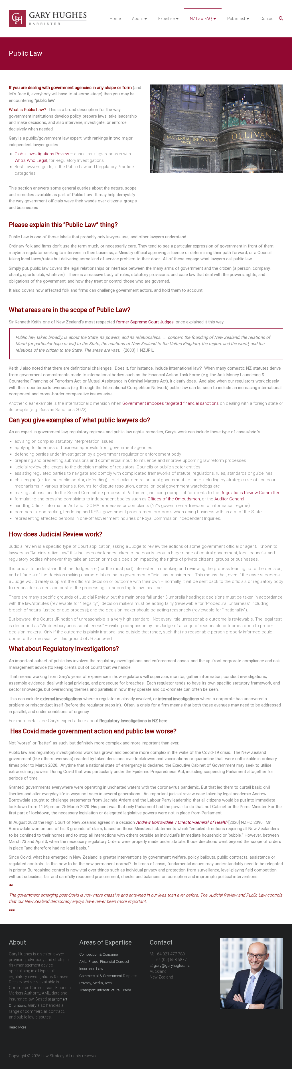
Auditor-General (229, 499)
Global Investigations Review (42, 153)
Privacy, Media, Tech (95, 983)
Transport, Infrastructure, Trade (105, 990)
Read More (17, 1027)
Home (115, 18)
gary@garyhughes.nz (172, 965)
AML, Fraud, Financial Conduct (104, 961)
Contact (267, 18)
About (137, 18)
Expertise (166, 18)
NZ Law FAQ (201, 18)
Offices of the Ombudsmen (174, 499)
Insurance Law (91, 969)
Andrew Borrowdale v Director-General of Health (181, 822)
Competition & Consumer (99, 954)
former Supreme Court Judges (145, 322)
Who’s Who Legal (31, 160)
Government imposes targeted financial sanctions (170, 403)
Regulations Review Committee (250, 492)
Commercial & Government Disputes (108, 976)
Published (236, 18)
